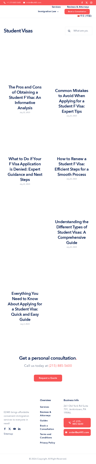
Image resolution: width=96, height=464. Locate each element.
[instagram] (91, 3)
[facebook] (82, 3)
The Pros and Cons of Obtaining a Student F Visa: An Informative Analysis (24, 97)
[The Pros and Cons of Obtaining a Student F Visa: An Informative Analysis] (25, 67)
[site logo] (12, 8)
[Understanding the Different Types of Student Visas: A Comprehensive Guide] (71, 202)
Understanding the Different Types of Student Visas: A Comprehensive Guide (71, 232)
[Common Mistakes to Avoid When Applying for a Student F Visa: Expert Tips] (71, 68)
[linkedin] (19, 429)
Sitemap (8, 434)
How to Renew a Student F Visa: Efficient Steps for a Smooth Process (72, 166)
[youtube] (14, 429)
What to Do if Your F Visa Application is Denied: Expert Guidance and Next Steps (25, 169)
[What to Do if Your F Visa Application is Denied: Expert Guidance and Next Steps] (25, 139)
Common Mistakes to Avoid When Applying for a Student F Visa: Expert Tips (71, 101)
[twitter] (87, 3)
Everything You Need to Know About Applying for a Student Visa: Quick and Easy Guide (25, 306)
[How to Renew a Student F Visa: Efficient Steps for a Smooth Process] (71, 139)
